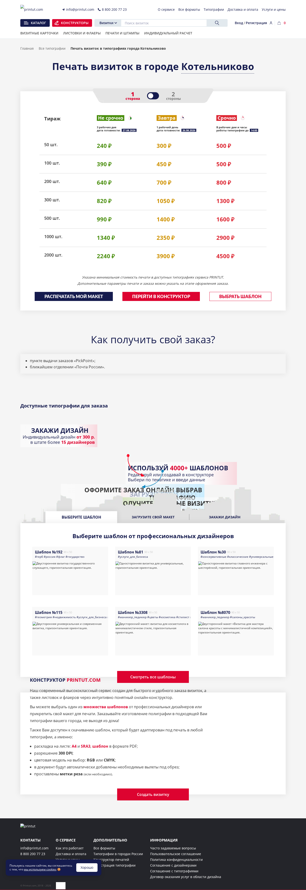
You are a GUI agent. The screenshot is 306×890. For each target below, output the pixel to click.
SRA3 (85, 746)
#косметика (167, 617)
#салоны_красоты (242, 617)
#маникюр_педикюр (132, 617)
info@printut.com (34, 848)
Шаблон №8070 (215, 612)
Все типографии (52, 48)
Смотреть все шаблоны (153, 677)
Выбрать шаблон (240, 297)
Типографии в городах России (118, 854)
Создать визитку (153, 794)
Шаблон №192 (48, 552)
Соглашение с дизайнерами (173, 865)
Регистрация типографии (114, 865)
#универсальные (261, 557)
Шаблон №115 (48, 612)
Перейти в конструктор (161, 297)
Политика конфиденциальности (176, 859)
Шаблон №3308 (133, 612)
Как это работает (70, 848)
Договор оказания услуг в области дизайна (185, 876)
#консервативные (213, 557)
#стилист (182, 617)
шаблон (100, 746)
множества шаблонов (105, 706)
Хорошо (87, 867)
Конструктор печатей (111, 859)
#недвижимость (64, 617)
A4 (74, 746)
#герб (39, 557)
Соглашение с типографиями (174, 871)
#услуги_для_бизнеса (133, 557)
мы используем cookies (40, 869)
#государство (75, 557)
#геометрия (43, 617)
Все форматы (104, 848)
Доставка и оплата (71, 854)
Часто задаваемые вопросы (173, 848)
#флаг (60, 557)
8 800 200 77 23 (32, 854)
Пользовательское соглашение (175, 854)
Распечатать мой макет (73, 297)
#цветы (152, 617)
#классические (237, 557)
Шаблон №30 (213, 552)
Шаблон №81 (130, 552)
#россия (49, 557)
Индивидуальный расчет (168, 33)
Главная (27, 48)
